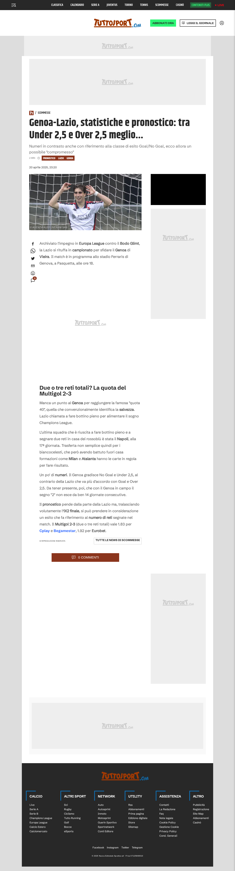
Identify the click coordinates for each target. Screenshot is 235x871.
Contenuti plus (201, 5)
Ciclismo (69, 813)
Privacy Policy (168, 831)
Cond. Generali (168, 835)
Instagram (113, 847)
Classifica (57, 5)
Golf (66, 822)
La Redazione (167, 809)
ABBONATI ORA (163, 23)
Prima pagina (136, 813)
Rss (130, 805)
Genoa (70, 158)
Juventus (112, 5)
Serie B (34, 813)
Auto (101, 805)
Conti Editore (105, 831)
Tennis (144, 5)
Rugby (68, 809)
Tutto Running (72, 818)
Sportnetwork (106, 827)
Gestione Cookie (169, 827)
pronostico (49, 158)
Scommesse (162, 5)
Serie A (95, 5)
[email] (33, 266)
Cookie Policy (167, 822)
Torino (129, 5)
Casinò (180, 5)
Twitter (125, 847)
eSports (68, 831)
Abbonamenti (136, 809)
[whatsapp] (33, 251)
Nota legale (166, 818)
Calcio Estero (38, 827)
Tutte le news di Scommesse (117, 540)
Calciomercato (38, 831)
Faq (161, 813)
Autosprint (104, 809)
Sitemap (133, 827)
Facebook (98, 847)
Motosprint (104, 818)
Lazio (61, 158)
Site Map (198, 813)
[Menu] (13, 5)
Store (131, 822)
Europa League (38, 822)
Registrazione (201, 809)
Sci (66, 805)
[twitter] (33, 258)
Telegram (137, 847)
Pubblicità (199, 805)
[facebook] (33, 243)
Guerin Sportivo (107, 822)
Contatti (164, 805)
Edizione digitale (137, 818)
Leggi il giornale (200, 23)
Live (221, 5)
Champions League (41, 818)
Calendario (77, 5)
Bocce (68, 827)
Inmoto (102, 813)
